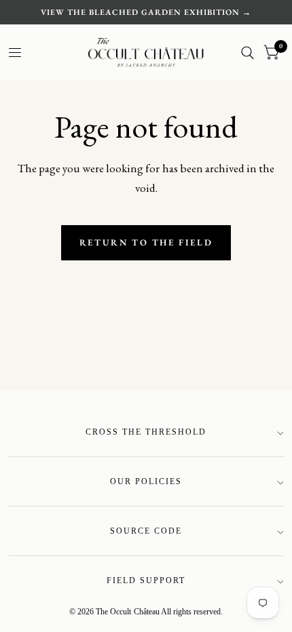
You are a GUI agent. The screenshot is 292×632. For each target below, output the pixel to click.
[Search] (247, 52)
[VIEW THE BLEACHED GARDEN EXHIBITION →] (146, 12)
